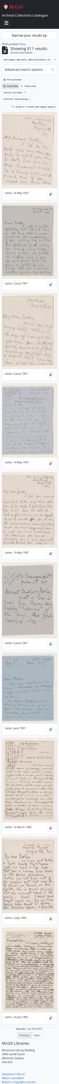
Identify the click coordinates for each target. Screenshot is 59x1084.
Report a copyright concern (19, 1082)
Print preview (14, 79)
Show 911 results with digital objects (35, 106)
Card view (12, 86)
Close (22, 44)
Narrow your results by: (29, 35)
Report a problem (13, 1078)
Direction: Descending (15, 99)
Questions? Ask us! (13, 1074)
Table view (30, 86)
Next (37, 1035)
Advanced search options (24, 69)
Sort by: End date (13, 92)
